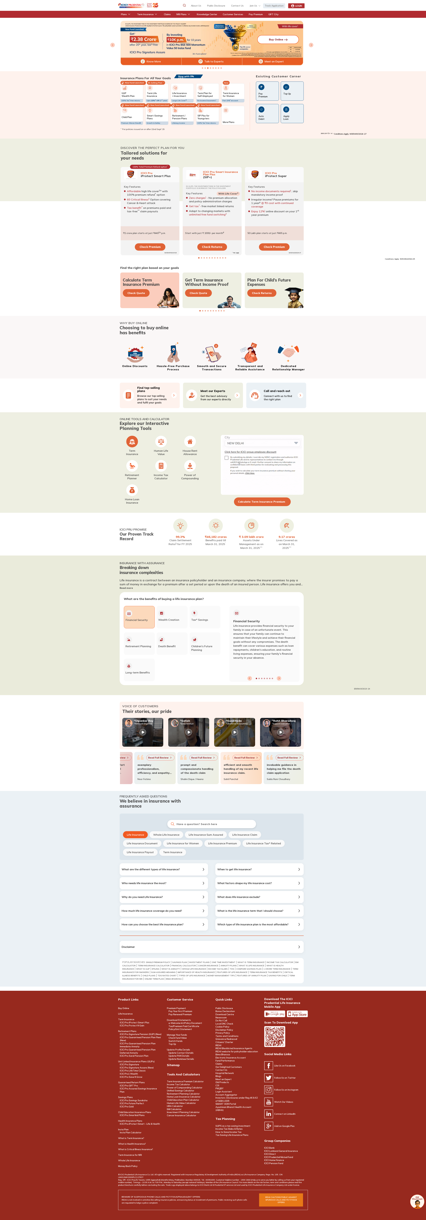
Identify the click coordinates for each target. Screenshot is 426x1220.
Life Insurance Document (142, 843)
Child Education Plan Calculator (183, 1100)
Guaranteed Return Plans (131, 1082)
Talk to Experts (213, 61)
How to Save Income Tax (228, 1132)
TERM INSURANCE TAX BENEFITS (265, 972)
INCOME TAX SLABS (218, 969)
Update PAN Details (179, 1055)
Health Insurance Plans (130, 1121)
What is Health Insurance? (132, 1143)
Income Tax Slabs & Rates (229, 1128)
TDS (232, 969)
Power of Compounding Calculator (184, 1087)
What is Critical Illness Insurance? (135, 1149)
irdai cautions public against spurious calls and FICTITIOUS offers (281, 1200)
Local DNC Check (224, 1023)
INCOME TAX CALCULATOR (280, 962)
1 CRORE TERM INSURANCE (277, 969)
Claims (218, 1063)
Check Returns (212, 247)
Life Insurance (135, 834)
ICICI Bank (269, 1147)
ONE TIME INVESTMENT (223, 962)
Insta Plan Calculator (130, 1132)
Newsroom (221, 1017)
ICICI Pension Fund (273, 1163)
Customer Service (180, 999)
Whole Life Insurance (166, 834)
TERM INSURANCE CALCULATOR (153, 965)
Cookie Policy (222, 1026)
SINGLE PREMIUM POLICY (158, 962)
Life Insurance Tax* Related (263, 843)
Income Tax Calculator (178, 1084)
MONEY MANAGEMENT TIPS (221, 975)
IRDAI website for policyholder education (236, 1051)
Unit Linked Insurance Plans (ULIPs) (136, 1061)
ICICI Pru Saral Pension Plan (134, 1055)
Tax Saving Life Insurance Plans (231, 1135)
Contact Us (221, 1070)
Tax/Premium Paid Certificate (184, 1026)
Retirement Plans (127, 1031)
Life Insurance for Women (183, 843)
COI (217, 1085)
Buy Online (123, 1008)
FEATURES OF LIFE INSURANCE (232, 972)
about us (196, 5)
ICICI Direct (270, 1154)
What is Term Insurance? (131, 1138)
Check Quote (136, 293)
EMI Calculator (174, 1109)
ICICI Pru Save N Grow (131, 1077)
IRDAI (218, 1045)
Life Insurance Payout (140, 852)
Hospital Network (224, 1073)
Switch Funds (176, 1041)
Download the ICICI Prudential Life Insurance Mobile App (282, 1002)
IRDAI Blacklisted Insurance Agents (233, 1048)
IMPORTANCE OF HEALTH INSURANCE (196, 972)
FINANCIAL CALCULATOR (184, 965)
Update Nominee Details (181, 1059)
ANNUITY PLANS (228, 965)
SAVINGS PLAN (179, 962)
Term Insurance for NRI (130, 1155)
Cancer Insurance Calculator (181, 1115)
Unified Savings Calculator (180, 1090)
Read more (126, 587)
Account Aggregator (226, 1094)
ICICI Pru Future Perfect (132, 1103)
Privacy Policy (222, 1033)
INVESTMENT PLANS (199, 962)
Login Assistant (223, 1091)
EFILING (155, 969)
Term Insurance (172, 852)
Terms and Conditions (226, 1036)
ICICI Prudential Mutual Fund (278, 1157)
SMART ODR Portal (225, 1104)
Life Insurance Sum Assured (206, 834)
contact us (237, 5)
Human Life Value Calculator (181, 1103)
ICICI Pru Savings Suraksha (133, 1100)
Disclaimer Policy (224, 1030)
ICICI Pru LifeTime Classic (133, 1070)
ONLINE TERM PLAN (154, 979)
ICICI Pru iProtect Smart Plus (134, 1022)
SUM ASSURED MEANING (163, 972)
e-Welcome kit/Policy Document (185, 1023)
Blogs (218, 1076)
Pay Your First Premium (180, 1011)
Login (298, 5)
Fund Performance (225, 1060)
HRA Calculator (175, 1106)
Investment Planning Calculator (183, 1112)
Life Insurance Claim (244, 834)
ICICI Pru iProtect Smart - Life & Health (140, 1124)
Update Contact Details (181, 1052)
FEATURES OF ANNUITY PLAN (251, 975)
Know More (154, 61)
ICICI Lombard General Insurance (281, 1151)
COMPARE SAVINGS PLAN (248, 969)
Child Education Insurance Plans (134, 1112)
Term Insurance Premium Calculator (185, 1081)
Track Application (274, 5)
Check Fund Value (178, 1037)
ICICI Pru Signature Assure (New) (137, 1067)
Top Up (172, 1044)
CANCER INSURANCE (208, 965)
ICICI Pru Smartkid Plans (132, 1115)
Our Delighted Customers (228, 1067)
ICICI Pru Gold (127, 1106)
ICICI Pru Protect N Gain (132, 1025)
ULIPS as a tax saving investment (232, 1126)
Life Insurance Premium (222, 843)
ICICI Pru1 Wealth (129, 1073)
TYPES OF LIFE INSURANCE (192, 975)
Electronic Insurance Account (230, 1057)
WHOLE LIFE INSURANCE (194, 969)
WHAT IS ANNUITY (170, 969)
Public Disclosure (216, 5)
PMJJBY (219, 1088)
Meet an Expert (274, 61)
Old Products (222, 1082)
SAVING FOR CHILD (277, 975)
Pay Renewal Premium (180, 1014)
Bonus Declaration (225, 1011)
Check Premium (149, 247)
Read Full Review (122, 757)
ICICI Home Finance (274, 1160)
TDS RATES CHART (167, 975)
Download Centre (224, 1014)
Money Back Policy (127, 1166)
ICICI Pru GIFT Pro (129, 1085)
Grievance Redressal (226, 1039)
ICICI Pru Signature (129, 1064)
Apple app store (297, 1014)
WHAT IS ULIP (143, 969)
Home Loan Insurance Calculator (184, 1096)
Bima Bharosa (174, 979)
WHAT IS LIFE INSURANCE (251, 965)
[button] (184, 5)
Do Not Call (221, 1020)
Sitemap (173, 1065)
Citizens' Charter (224, 1042)
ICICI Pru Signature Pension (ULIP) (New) (140, 1034)
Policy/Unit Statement (180, 1029)
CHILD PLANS (148, 975)
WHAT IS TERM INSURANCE (251, 962)
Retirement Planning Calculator (183, 1093)
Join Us (253, 5)
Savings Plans (125, 1097)
